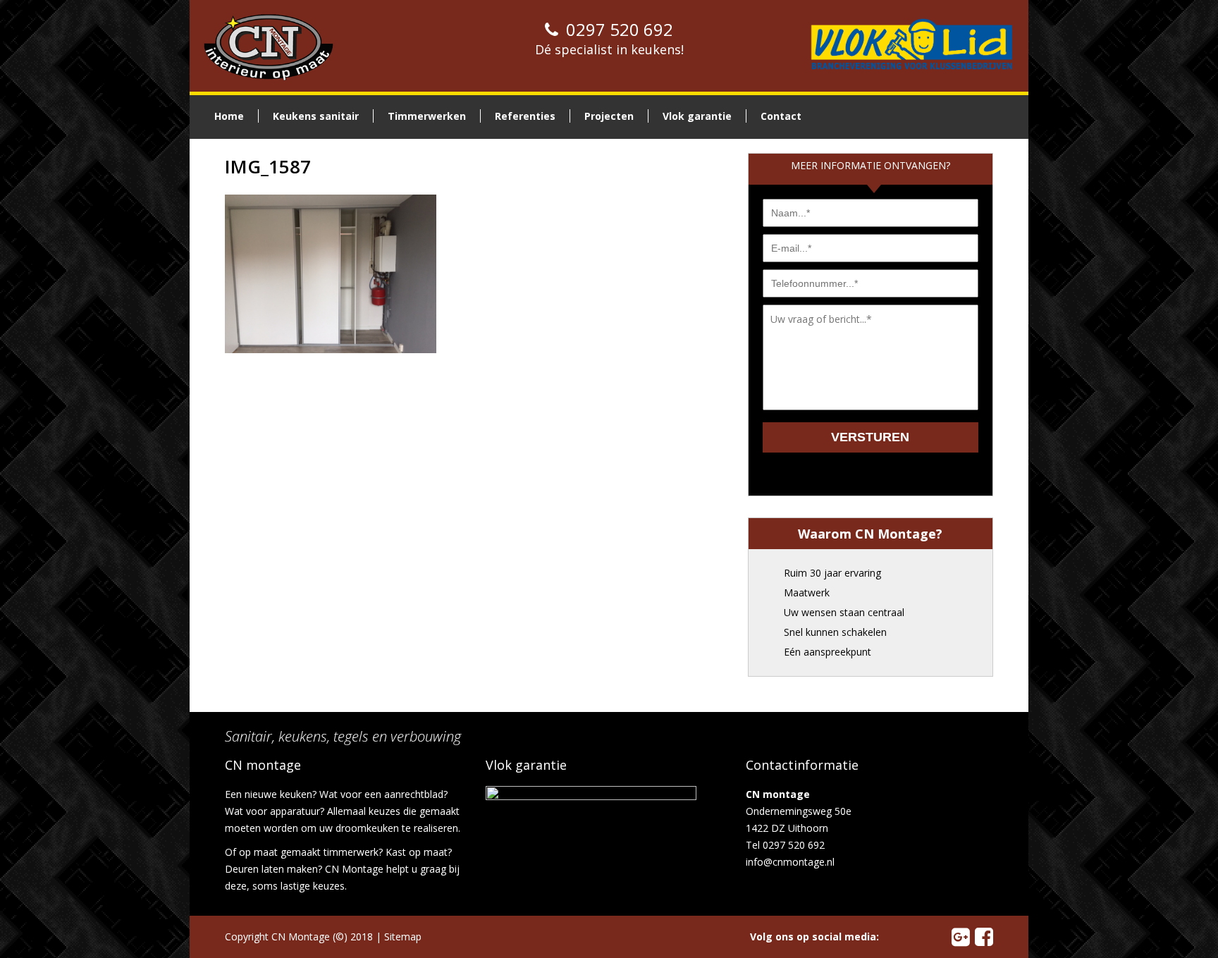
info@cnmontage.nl (790, 861)
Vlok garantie (697, 116)
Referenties (525, 116)
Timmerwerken (427, 116)
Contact (781, 116)
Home (229, 116)
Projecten (609, 116)
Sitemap (403, 936)
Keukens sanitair (316, 116)
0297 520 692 (617, 29)
